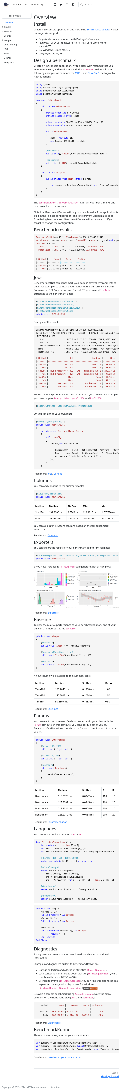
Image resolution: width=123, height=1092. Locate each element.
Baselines (53, 709)
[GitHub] (55, 4)
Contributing (10, 44)
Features (8, 31)
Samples (8, 40)
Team (6, 53)
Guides (7, 26)
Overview (8, 22)
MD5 (77, 73)
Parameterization (57, 822)
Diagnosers (54, 1022)
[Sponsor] (67, 4)
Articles (17, 4)
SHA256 (92, 73)
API (25, 4)
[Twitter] (61, 4)
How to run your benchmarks (64, 1057)
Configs (7, 35)
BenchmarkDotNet (97, 29)
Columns (53, 535)
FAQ (6, 49)
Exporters (53, 612)
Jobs (50, 473)
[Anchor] (49, 24)
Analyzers (9, 62)
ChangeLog (36, 4)
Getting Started (110, 1076)
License (7, 57)
